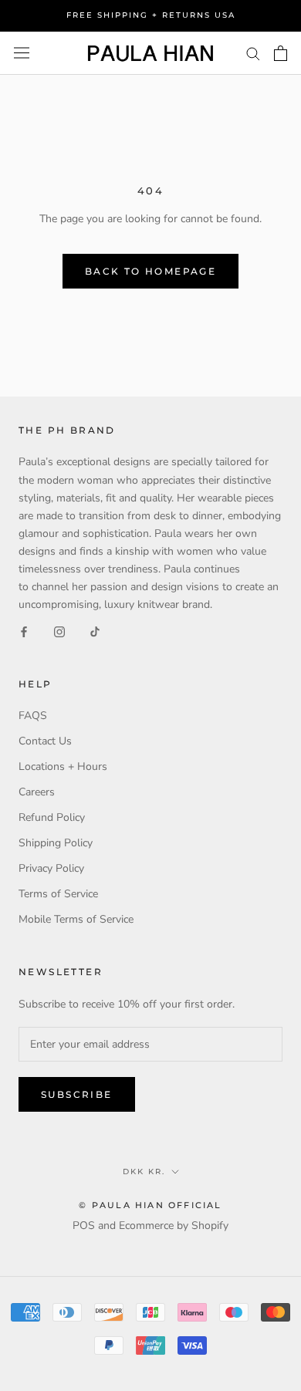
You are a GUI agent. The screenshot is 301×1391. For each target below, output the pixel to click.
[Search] (253, 52)
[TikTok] (95, 631)
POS (84, 1225)
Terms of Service (58, 893)
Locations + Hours (63, 766)
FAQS (33, 715)
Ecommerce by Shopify (173, 1225)
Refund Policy (52, 817)
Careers (37, 792)
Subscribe (77, 1094)
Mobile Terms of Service (76, 919)
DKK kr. (144, 1171)
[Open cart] (280, 53)
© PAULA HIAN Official (150, 1205)
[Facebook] (24, 631)
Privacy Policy (51, 868)
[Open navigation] (21, 53)
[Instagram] (59, 631)
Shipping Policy (56, 843)
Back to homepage (150, 271)
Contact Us (45, 741)
